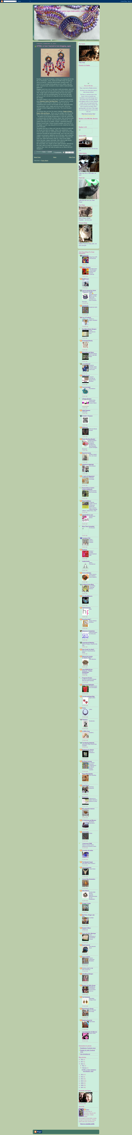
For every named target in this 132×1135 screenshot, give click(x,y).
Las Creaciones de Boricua (89, 1032)
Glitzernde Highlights (88, 684)
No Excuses (92, 527)
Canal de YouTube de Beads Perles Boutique (92, 379)
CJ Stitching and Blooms (89, 820)
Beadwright (85, 255)
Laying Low (85, 929)
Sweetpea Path (86, 538)
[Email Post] (63, 152)
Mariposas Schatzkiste (88, 631)
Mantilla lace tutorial (92, 517)
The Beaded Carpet (87, 862)
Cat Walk (91, 917)
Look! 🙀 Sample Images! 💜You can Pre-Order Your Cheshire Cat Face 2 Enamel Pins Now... (89, 297)
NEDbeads (85, 427)
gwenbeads (85, 306)
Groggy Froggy (86, 903)
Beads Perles (85, 375)
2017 (82, 1061)
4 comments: (58, 152)
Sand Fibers (85, 785)
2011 (82, 1079)
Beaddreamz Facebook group (88, 1048)
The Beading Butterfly (88, 743)
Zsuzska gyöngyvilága (88, 696)
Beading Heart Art (87, 1020)
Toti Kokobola (86, 997)
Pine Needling (92, 775)
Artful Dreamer (86, 410)
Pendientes (92, 721)
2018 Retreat (92, 466)
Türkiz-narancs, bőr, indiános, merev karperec (93, 576)
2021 (82, 1059)
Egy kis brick (92, 697)
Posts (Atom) (44, 160)
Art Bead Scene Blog (88, 584)
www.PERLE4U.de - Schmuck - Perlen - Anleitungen (87, 671)
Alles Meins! (85, 890)
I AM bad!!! (84, 411)
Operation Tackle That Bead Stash (49, 101)
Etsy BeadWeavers (87, 596)
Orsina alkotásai (86, 573)
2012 (82, 1076)
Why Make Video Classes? (88, 863)
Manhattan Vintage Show (92, 999)
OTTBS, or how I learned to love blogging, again (54, 46)
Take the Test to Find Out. (88, 115)
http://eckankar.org (85, 1054)
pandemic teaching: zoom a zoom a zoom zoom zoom (93, 367)
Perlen (84, 708)
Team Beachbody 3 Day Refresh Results (92, 937)
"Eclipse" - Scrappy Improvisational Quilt (93, 553)
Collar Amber (92, 869)
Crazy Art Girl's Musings (89, 933)
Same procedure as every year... (93, 633)
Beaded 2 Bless (86, 928)
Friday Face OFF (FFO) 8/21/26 (93, 257)
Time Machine (92, 659)
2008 (82, 1085)
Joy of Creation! (86, 317)
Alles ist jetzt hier (86, 969)
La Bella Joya (86, 731)
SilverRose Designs (87, 974)
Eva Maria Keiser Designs (89, 329)
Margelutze (85, 797)
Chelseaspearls (86, 607)
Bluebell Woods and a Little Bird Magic (93, 355)
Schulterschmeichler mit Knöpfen (93, 686)
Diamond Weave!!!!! (91, 787)
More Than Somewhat (88, 526)
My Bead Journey (87, 761)
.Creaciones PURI (87, 843)
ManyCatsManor (86, 501)
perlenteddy (85, 832)
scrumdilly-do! (86, 364)
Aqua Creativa (86, 956)
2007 (82, 1087)
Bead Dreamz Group (87, 1008)
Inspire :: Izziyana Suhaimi (91, 541)
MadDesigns (85, 279)
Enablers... (91, 732)
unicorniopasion (86, 867)
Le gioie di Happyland (88, 476)
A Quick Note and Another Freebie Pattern (93, 402)
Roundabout (92, 388)
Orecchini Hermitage (91, 478)
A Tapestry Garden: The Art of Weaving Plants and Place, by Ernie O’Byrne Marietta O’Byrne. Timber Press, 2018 (89, 506)
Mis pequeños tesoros (88, 808)
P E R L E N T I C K (87, 968)
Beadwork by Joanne (88, 749)
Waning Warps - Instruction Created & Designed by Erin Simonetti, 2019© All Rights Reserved (89, 445)
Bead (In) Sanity (86, 453)
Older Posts (72, 157)
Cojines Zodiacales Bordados (91, 959)
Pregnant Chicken (87, 678)
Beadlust (84, 549)
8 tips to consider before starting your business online (89, 845)
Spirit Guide (92, 1021)
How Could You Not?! (88, 649)
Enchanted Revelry (87, 340)
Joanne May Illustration (88, 879)
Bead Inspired (86, 945)
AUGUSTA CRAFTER (88, 464)
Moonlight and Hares (88, 352)
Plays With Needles (87, 774)
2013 (82, 1074)
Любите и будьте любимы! (93, 319)
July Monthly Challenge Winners (92, 587)
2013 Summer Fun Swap (92, 1010)
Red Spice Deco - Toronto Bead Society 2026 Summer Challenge (93, 271)
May (83, 1065)
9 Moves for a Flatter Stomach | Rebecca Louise (93, 800)
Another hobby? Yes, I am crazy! (93, 455)
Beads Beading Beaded (88, 439)
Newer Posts (37, 157)
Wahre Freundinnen (92, 563)
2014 (82, 1064)
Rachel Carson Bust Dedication (93, 491)
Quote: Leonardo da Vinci (92, 332)
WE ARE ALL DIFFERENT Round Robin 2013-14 (92, 989)
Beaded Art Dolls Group (88, 985)
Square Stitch (92, 1033)
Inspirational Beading (88, 642)
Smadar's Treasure (87, 416)
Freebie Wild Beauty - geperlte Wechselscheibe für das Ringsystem (93, 896)
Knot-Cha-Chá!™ (86, 619)
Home (54, 157)
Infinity (90, 833)
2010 (82, 1081)
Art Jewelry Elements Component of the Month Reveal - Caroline (92, 766)
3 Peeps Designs (86, 398)
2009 (82, 1083)
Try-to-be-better (86, 387)
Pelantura (84, 719)
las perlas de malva (87, 850)
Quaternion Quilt (93, 307)
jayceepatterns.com (87, 515)
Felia (90, 609)
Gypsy (87, 1109)
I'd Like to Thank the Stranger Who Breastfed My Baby (89, 680)
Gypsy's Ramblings (49, 7)
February (84, 1068)
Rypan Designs (86, 267)
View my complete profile (87, 1124)
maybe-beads (86, 561)
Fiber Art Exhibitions (91, 752)
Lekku (90, 709)
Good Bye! (84, 673)
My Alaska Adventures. (92, 822)
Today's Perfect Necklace (92, 621)
